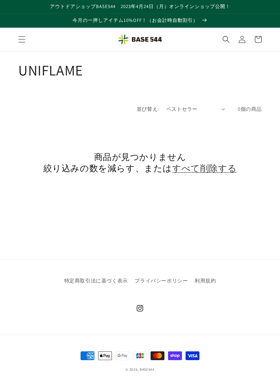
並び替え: (148, 109)
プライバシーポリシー (161, 280)
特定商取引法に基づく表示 (96, 280)
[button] (22, 39)
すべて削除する (204, 168)
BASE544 (147, 369)
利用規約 (205, 280)
